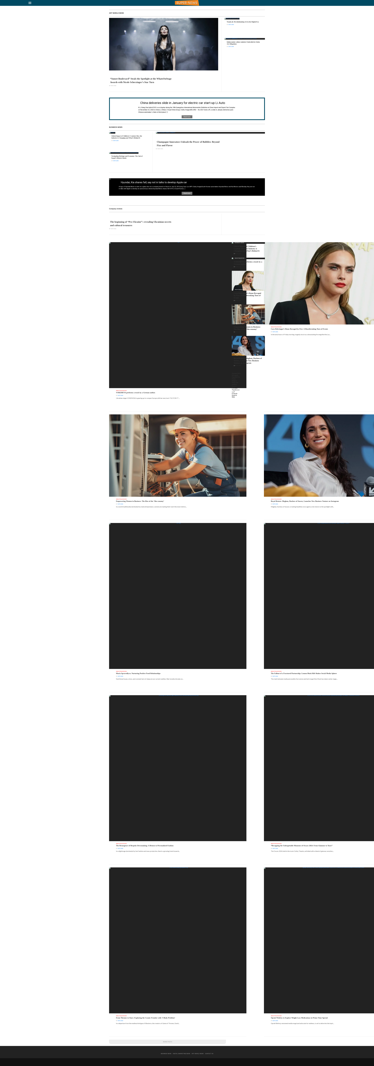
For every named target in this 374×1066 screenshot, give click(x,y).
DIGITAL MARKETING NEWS (181, 1053)
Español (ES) (236, 377)
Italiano (234, 384)
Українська (236, 390)
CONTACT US (209, 1053)
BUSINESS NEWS (166, 1053)
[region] (187, 109)
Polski (234, 379)
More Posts (167, 1042)
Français (234, 393)
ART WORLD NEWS (198, 1053)
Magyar (234, 381)
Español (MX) (236, 373)
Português (235, 375)
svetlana (231, 24)
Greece (234, 386)
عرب (233, 391)
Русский (234, 388)
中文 (233, 397)
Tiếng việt (235, 382)
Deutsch (234, 395)
